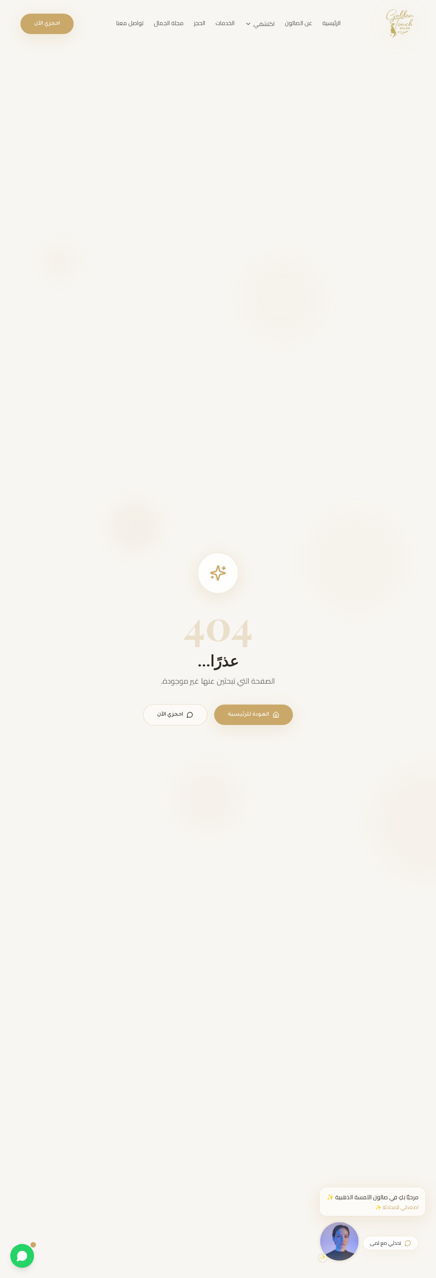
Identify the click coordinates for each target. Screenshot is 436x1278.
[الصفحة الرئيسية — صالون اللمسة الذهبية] (400, 24)
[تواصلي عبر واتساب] (22, 1256)
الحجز (199, 23)
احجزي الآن (47, 24)
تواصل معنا (129, 23)
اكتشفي (264, 24)
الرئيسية (331, 23)
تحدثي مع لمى (385, 1243)
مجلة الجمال (169, 23)
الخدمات (225, 23)
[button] (372, 1201)
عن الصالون (298, 23)
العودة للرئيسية (248, 715)
